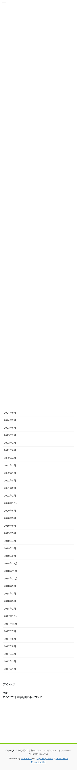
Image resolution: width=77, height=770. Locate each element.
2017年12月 (11, 616)
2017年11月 (10, 623)
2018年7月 (10, 593)
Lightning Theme (45, 758)
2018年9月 (10, 586)
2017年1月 (10, 669)
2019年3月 (10, 548)
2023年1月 (10, 442)
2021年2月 (10, 488)
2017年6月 (10, 638)
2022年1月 (10, 473)
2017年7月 (10, 631)
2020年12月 (11, 503)
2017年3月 (10, 661)
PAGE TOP (71, 743)
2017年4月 (10, 654)
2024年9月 (10, 412)
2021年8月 (10, 480)
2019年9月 (10, 525)
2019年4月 (10, 540)
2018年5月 (10, 601)
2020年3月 (10, 518)
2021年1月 (10, 495)
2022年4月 (10, 458)
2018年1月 (10, 608)
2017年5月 (10, 646)
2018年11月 (10, 571)
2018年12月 (11, 563)
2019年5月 (10, 533)
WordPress (26, 758)
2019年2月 (10, 556)
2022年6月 (10, 450)
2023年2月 (10, 435)
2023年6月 (10, 427)
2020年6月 (10, 510)
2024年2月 (10, 420)
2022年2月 (10, 465)
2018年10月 (11, 578)
